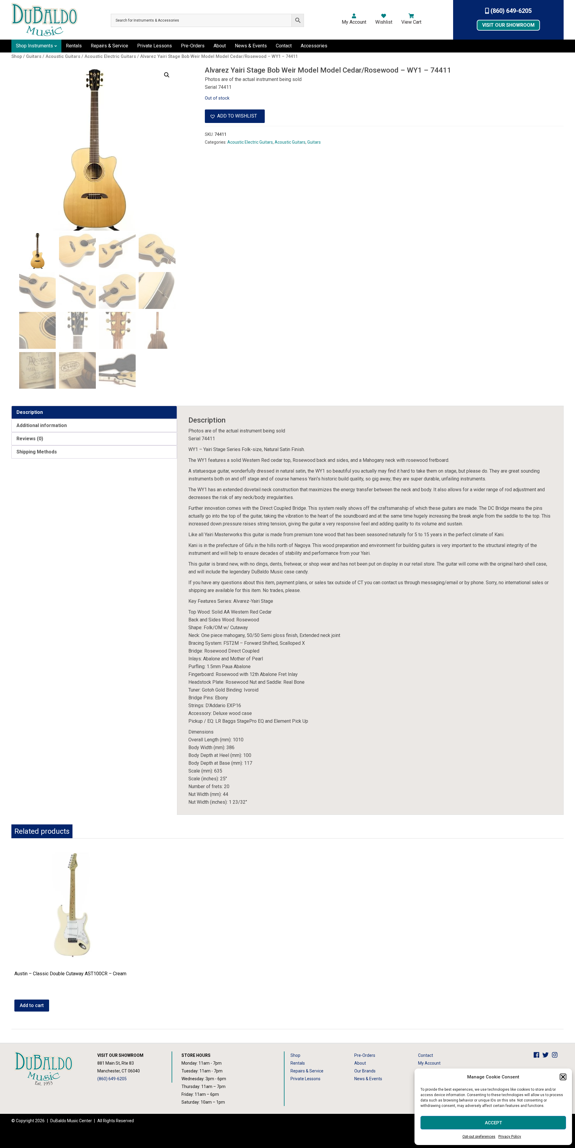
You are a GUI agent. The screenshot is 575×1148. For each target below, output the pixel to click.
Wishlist (383, 22)
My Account (354, 22)
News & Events (251, 46)
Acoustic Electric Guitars (250, 142)
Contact (284, 46)
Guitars (314, 142)
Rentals (74, 46)
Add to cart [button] (32, 1005)
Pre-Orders (193, 46)
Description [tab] (29, 412)
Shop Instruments (34, 46)
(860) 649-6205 (510, 10)
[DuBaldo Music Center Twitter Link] (547, 1055)
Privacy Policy (509, 1137)
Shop (295, 1055)
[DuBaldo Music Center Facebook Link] (538, 1055)
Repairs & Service (109, 46)
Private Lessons (154, 46)
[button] (563, 1077)
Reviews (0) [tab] (29, 438)
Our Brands (365, 1071)
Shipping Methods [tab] (36, 452)
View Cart (411, 22)
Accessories (314, 46)
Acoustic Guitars (290, 142)
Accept (493, 1123)
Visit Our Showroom (508, 25)
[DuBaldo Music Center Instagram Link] (556, 1055)
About (220, 46)
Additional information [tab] (41, 425)
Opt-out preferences (478, 1137)
